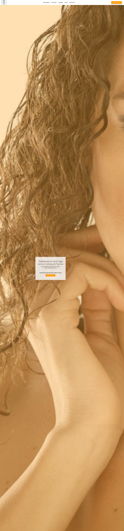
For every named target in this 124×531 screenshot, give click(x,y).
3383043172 (117, 2)
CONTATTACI (50, 275)
